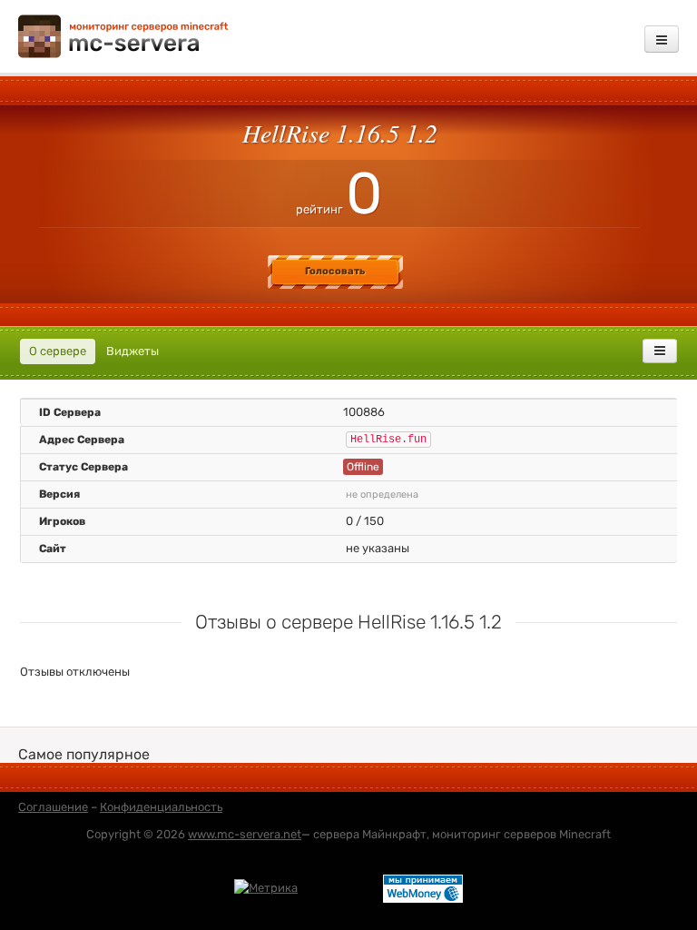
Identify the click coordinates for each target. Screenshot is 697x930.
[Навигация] (661, 39)
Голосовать (335, 271)
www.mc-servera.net (244, 834)
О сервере (57, 351)
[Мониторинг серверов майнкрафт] (123, 35)
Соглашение (53, 807)
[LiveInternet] (340, 887)
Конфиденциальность (161, 807)
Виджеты (132, 351)
